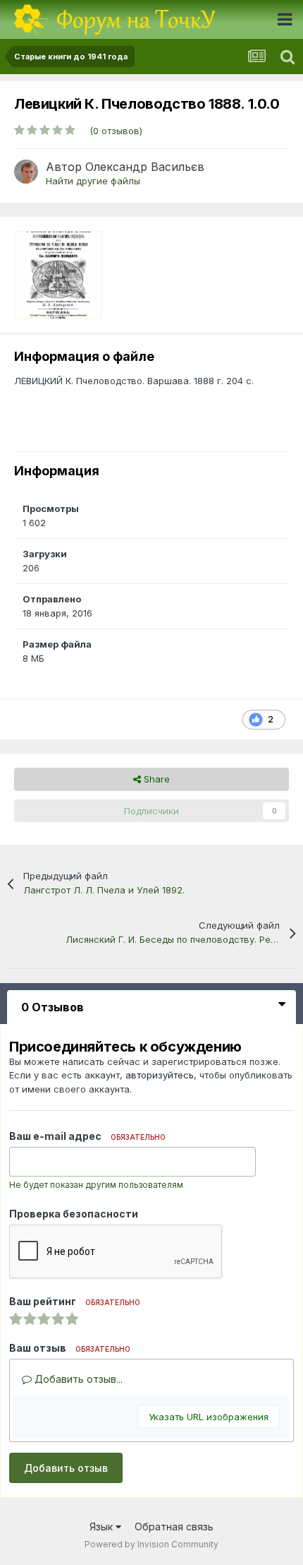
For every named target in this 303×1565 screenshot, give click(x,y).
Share (155, 779)
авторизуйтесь (159, 1075)
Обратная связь (174, 1527)
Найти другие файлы (93, 180)
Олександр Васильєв (144, 167)
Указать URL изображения (208, 1416)
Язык (102, 1527)
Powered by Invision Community (151, 1544)
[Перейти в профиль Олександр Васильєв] (26, 172)
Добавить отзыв (66, 1468)
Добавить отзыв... (77, 1379)
